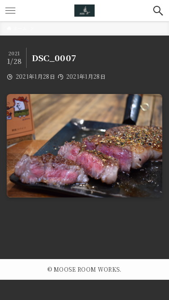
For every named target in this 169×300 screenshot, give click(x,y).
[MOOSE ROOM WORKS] (84, 10)
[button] (158, 10)
